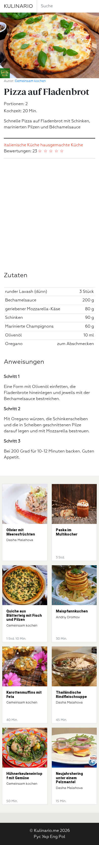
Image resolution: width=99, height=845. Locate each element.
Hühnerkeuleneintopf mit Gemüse (24, 776)
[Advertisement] (49, 215)
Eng (54, 837)
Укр (45, 837)
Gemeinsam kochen (30, 81)
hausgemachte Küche (61, 145)
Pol (62, 837)
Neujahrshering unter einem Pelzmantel (69, 778)
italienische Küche (21, 145)
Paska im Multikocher (66, 532)
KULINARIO (18, 6)
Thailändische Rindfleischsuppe (71, 694)
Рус (37, 837)
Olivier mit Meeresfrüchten (20, 532)
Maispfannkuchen (72, 611)
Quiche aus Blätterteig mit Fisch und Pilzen (24, 615)
